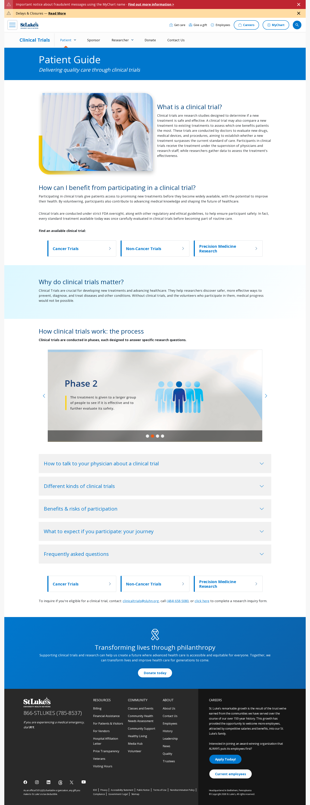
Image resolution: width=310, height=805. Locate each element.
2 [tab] (152, 436)
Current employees (230, 774)
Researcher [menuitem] (120, 40)
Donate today (155, 673)
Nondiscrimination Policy (182, 790)
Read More (57, 13)
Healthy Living (137, 736)
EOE (95, 790)
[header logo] (29, 25)
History (168, 731)
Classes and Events (140, 708)
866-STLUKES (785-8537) (53, 712)
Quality (167, 754)
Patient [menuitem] (65, 40)
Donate (150, 40)
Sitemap (135, 794)
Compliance (99, 794)
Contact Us (176, 40)
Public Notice (143, 790)
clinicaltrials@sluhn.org (141, 601)
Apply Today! (225, 759)
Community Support (141, 728)
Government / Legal (118, 794)
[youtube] (83, 781)
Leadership (170, 739)
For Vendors (101, 731)
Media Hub (135, 744)
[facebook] (26, 782)
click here (202, 601)
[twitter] (72, 782)
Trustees (169, 761)
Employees (170, 723)
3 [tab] (157, 436)
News (166, 746)
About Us (169, 708)
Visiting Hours (102, 766)
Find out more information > (151, 4)
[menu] (12, 25)
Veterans (99, 759)
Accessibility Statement (122, 790)
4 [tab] (162, 436)
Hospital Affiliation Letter (105, 741)
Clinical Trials (35, 40)
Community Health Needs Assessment (140, 718)
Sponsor (93, 40)
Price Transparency (106, 751)
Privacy (103, 790)
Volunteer (134, 751)
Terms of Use (159, 790)
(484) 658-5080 (178, 601)
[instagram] (37, 782)
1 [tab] (147, 436)
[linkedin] (49, 782)
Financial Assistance (106, 716)
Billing (97, 708)
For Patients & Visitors (108, 723)
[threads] (60, 782)
